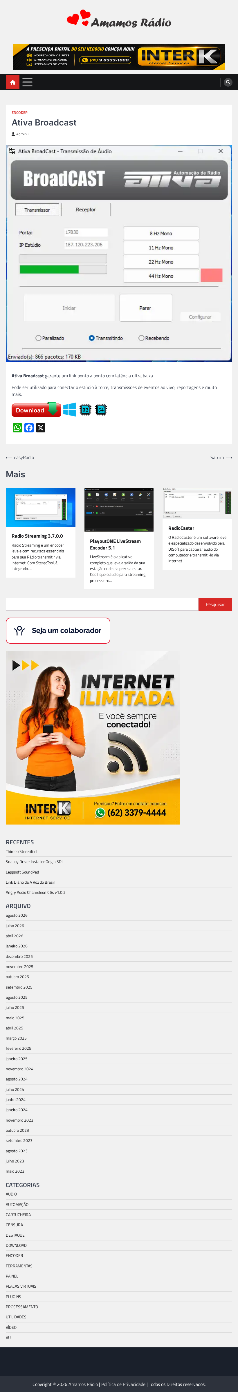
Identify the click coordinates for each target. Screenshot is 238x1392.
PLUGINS (13, 1297)
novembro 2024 (19, 1069)
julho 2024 (15, 1089)
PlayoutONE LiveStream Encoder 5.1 (115, 544)
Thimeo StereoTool (21, 851)
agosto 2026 (17, 915)
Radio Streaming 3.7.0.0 (37, 536)
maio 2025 (15, 1018)
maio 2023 (15, 1171)
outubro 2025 (17, 977)
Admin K (23, 134)
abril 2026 (14, 936)
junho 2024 (16, 1099)
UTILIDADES (16, 1317)
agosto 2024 (17, 1079)
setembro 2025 (19, 987)
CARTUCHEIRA (18, 1215)
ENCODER (20, 112)
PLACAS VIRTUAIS (21, 1286)
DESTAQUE (15, 1235)
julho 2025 (15, 1007)
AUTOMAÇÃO (17, 1204)
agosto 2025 (17, 997)
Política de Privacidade (123, 1384)
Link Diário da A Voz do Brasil (30, 882)
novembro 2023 (19, 1120)
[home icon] (12, 82)
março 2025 (16, 1038)
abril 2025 (14, 1028)
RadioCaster (181, 528)
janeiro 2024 (17, 1110)
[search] (228, 82)
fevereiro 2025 (18, 1048)
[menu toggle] (27, 82)
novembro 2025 (19, 966)
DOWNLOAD (16, 1245)
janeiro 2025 (17, 1059)
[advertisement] (119, 57)
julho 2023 (15, 1161)
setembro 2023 (19, 1140)
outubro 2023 (17, 1130)
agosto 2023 (17, 1151)
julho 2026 (15, 926)
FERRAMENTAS (19, 1266)
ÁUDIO (11, 1194)
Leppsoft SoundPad (22, 872)
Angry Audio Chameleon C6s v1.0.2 (36, 892)
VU (8, 1337)
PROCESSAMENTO (22, 1307)
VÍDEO (11, 1327)
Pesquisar (215, 604)
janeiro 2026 (17, 946)
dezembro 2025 (19, 956)
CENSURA (14, 1225)
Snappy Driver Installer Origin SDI (34, 862)
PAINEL (12, 1276)
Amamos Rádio (83, 1384)
